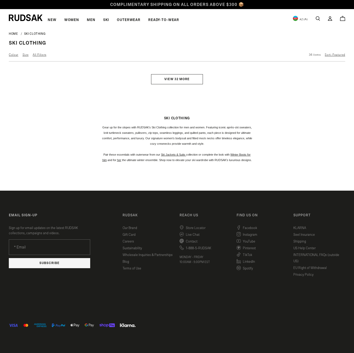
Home (13, 33)
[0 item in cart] (342, 18)
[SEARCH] (318, 18)
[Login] (330, 18)
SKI (106, 20)
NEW (52, 20)
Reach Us (189, 215)
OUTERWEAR (128, 20)
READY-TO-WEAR (163, 20)
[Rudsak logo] (26, 17)
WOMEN (71, 20)
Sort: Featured (335, 54)
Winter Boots (238, 154)
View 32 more (177, 79)
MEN (91, 20)
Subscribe (49, 263)
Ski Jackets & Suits (173, 154)
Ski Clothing (35, 33)
